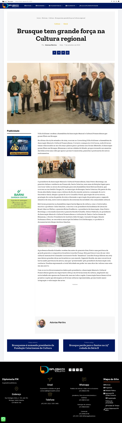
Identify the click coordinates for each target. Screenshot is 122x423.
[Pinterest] (63, 53)
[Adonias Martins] (42, 323)
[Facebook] (112, 1)
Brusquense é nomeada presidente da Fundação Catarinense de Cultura (33, 346)
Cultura (51, 18)
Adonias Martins (51, 45)
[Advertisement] (21, 172)
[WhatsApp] (67, 53)
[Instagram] (114, 1)
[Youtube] (118, 1)
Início (39, 18)
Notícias (44, 18)
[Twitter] (116, 1)
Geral (65, 24)
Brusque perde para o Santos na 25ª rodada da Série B (89, 346)
